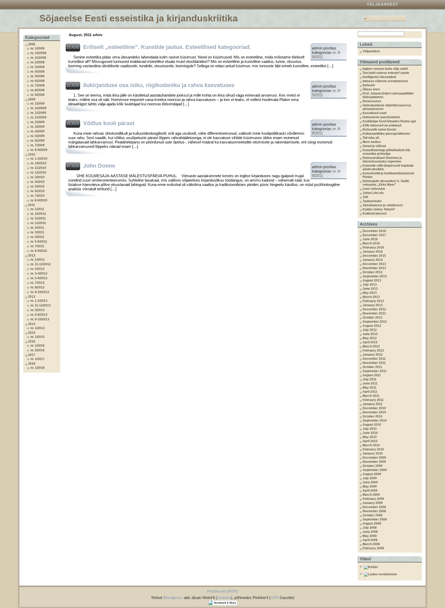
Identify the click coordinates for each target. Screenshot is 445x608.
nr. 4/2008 (37, 71)
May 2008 (370, 536)
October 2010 (372, 416)
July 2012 (370, 330)
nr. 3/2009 (37, 127)
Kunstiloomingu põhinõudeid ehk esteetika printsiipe (386, 152)
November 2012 (374, 313)
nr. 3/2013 (37, 310)
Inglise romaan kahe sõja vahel (385, 69)
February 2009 (373, 499)
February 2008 (373, 548)
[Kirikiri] (392, 567)
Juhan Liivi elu (373, 193)
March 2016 (371, 243)
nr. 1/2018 (37, 368)
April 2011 (370, 391)
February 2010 (373, 449)
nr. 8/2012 (37, 287)
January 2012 (373, 354)
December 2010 (374, 408)
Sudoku (224, 597)
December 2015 (374, 256)
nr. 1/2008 (37, 48)
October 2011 (372, 367)
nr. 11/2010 (38, 168)
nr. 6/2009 (37, 140)
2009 (31, 99)
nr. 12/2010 (38, 172)
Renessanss (372, 101)
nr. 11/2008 (38, 57)
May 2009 (370, 486)
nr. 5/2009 (37, 136)
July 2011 (369, 379)
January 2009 (373, 503)
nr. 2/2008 (37, 62)
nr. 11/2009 (38, 113)
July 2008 (370, 527)
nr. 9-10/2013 (39, 319)
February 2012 (373, 350)
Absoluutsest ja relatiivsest (383, 205)
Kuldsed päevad (374, 213)
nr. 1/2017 (37, 359)
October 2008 (372, 515)
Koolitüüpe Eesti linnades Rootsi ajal (389, 121)
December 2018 (374, 231)
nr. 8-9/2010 (38, 200)
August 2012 (372, 326)
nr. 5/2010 (37, 186)
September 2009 (375, 470)
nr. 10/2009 (38, 108)
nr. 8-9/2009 (38, 150)
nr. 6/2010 (37, 191)
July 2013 (370, 284)
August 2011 (372, 375)
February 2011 (373, 400)
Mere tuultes (372, 142)
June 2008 (370, 532)
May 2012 (370, 338)
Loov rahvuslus (374, 189)
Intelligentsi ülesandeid (379, 77)
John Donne (99, 165)
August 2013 (372, 280)
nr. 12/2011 (38, 223)
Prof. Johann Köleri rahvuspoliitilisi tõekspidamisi (388, 95)
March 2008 (371, 544)
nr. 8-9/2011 (38, 251)
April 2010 (370, 441)
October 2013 (372, 272)
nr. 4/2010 (37, 182)
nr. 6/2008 (37, 81)
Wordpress (173, 597)
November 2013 (374, 268)
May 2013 (370, 293)
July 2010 (370, 429)
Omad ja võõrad (374, 146)
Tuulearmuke (372, 201)
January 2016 (373, 251)
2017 (31, 355)
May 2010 (370, 437)
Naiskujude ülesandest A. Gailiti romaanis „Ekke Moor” (386, 182)
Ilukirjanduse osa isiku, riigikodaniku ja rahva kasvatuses (158, 85)
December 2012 (374, 309)
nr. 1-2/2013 (38, 301)
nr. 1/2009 (37, 103)
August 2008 (372, 523)
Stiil (365, 197)
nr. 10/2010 (38, 163)
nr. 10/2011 (38, 214)
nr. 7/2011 (37, 246)
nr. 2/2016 (37, 350)
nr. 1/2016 (37, 345)
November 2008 (374, 511)
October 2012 (372, 317)
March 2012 (371, 346)
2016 (31, 341)
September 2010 (375, 420)
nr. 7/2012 (37, 283)
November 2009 (374, 462)
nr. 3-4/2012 (38, 273)
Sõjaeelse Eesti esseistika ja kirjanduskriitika (138, 18)
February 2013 (373, 301)
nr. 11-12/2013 (40, 305)
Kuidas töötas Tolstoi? (379, 209)
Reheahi (369, 85)
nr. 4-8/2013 (38, 314)
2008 (31, 44)
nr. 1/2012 (37, 259)
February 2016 (373, 247)
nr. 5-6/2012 (38, 278)
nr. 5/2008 (37, 76)
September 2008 (375, 519)
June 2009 (370, 482)
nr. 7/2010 (37, 196)
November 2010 (374, 412)
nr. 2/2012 (37, 269)
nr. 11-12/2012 (40, 264)
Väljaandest (382, 4)
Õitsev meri (371, 89)
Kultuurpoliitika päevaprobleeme (386, 133)
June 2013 (370, 288)
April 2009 (370, 490)
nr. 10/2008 (38, 53)
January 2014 (373, 260)
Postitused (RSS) (222, 591)
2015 (31, 333)
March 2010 (371, 445)
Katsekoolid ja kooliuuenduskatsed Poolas (388, 175)
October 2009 (372, 466)
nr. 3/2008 (37, 67)
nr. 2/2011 (37, 227)
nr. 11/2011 (38, 218)
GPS (274, 597)
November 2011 (374, 363)
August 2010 (372, 424)
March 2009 (371, 494)
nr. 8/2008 (37, 90)
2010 (31, 154)
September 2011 (375, 371)
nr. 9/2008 (37, 95)
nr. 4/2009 (37, 131)
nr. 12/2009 (38, 117)
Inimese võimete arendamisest (385, 81)
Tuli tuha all (371, 138)
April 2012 (370, 342)
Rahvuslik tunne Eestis (379, 129)
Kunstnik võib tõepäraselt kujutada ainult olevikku (388, 167)
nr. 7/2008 (37, 85)
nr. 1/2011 (37, 209)
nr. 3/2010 (37, 177)
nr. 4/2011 (37, 237)
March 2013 (371, 297)
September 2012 (375, 321)
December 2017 (374, 235)
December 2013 (374, 264)
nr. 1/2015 (37, 337)
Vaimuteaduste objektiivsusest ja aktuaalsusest (387, 107)
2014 (31, 324)
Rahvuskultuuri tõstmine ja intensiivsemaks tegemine (382, 159)
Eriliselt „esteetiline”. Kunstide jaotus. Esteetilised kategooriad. (167, 47)
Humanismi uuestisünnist (381, 117)
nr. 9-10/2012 (39, 292)
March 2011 (371, 396)
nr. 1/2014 (37, 328)
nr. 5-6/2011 (38, 241)
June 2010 (370, 433)
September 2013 (375, 276)
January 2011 (372, 404)
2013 (31, 296)
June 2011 (370, 383)
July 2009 (370, 478)
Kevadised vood (374, 113)
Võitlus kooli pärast (108, 123)
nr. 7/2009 (37, 145)
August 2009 (372, 474)
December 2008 (374, 507)
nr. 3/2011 (37, 232)
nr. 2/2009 (37, 122)
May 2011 (369, 387)
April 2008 (370, 540)
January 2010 (373, 453)
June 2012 (370, 334)
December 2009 (374, 457)
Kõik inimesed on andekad (382, 125)
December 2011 (374, 359)
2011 (31, 205)
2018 (31, 363)
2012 (31, 255)
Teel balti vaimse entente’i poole (386, 73)
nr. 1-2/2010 (38, 158)
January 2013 (373, 305)
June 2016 (370, 239)
